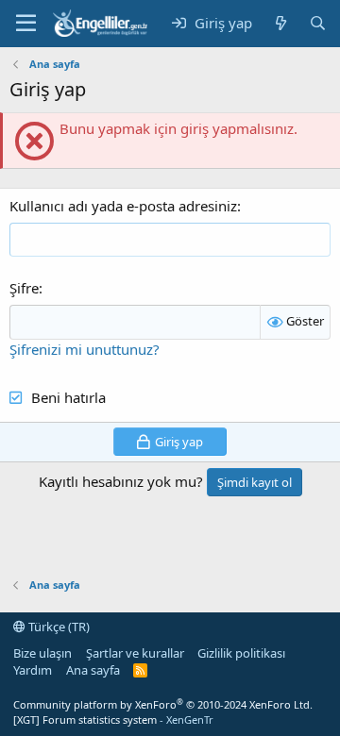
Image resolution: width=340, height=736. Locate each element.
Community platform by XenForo (163, 704)
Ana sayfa (93, 669)
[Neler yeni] (280, 23)
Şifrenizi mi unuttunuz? (84, 349)
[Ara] (317, 23)
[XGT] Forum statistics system (113, 719)
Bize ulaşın (42, 652)
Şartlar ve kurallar (135, 652)
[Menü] (26, 23)
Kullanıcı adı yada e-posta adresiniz (123, 205)
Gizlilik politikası (241, 652)
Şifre (24, 287)
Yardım (32, 669)
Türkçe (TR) (58, 626)
